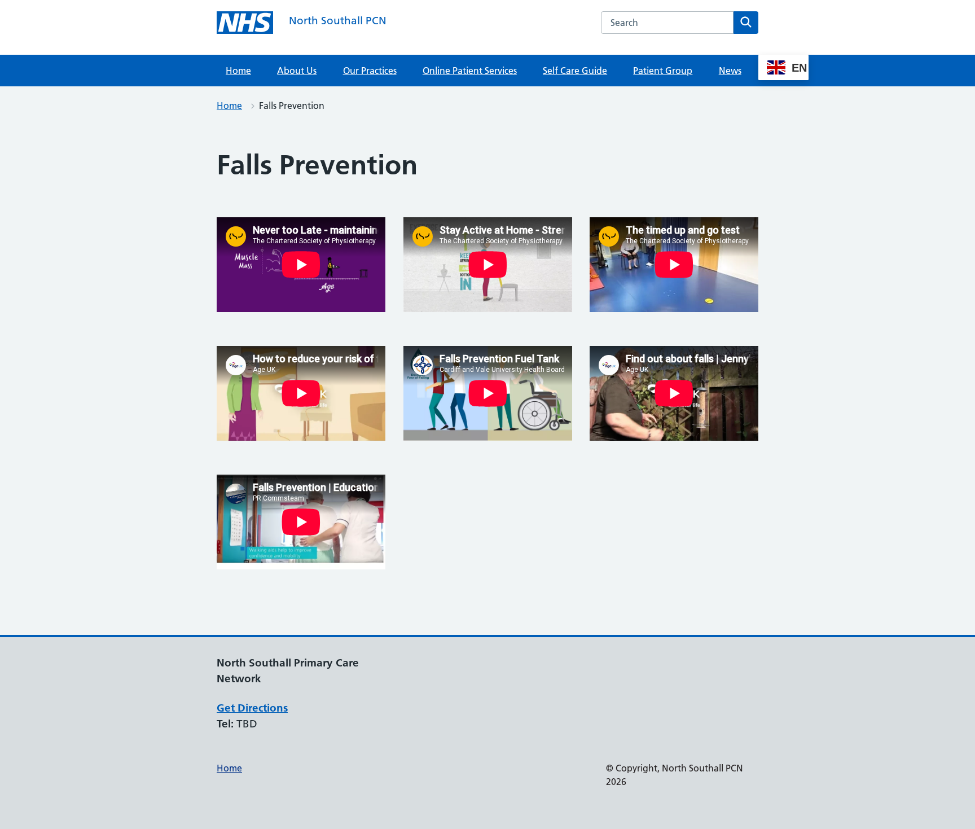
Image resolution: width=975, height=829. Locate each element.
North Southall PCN (338, 20)
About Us (297, 70)
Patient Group (662, 70)
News (730, 70)
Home (238, 70)
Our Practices (370, 70)
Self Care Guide (575, 70)
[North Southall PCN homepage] (245, 22)
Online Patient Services (470, 70)
